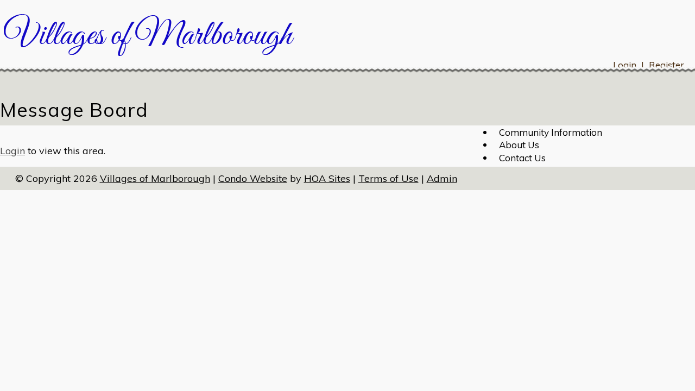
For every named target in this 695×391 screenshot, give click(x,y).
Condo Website (252, 178)
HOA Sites (327, 178)
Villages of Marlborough (155, 178)
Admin (442, 178)
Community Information (550, 132)
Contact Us (522, 157)
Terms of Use (388, 178)
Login (12, 150)
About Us (519, 144)
